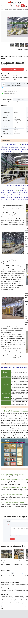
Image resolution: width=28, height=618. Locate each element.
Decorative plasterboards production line (19, 578)
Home (2, 9)
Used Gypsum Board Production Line (9, 606)
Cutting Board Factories (7, 596)
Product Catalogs (19, 573)
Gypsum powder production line (19, 575)
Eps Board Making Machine (7, 590)
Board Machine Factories (7, 599)
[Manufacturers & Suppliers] (14, 2)
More (2, 608)
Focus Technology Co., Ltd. (16, 612)
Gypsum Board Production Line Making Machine (12, 602)
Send (12, 539)
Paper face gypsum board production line (7, 575)
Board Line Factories (19, 596)
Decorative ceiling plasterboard (7, 578)
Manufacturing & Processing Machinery (12, 9)
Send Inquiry (13, 69)
